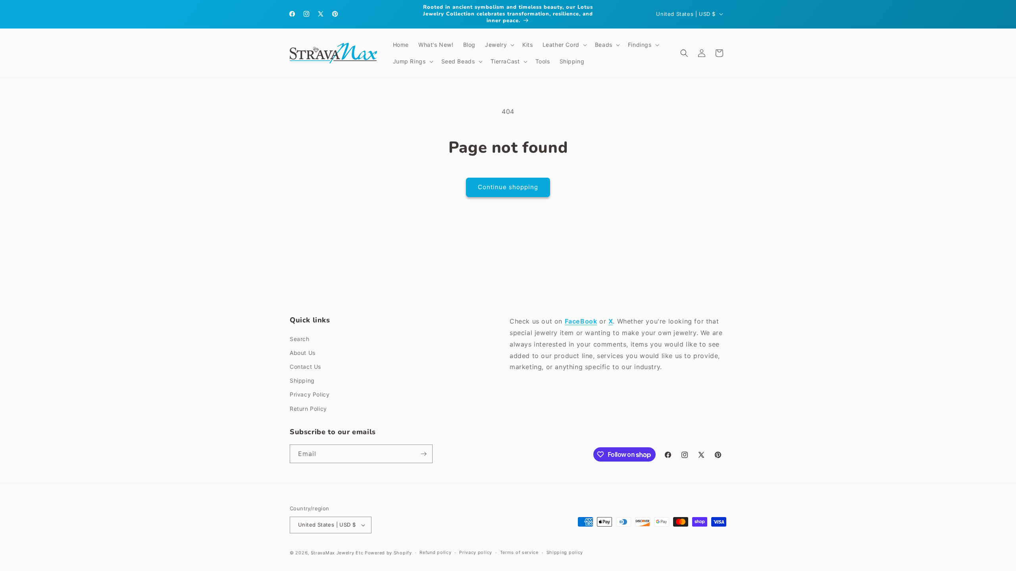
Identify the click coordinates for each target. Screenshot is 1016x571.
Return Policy (308, 408)
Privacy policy (475, 552)
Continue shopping (508, 187)
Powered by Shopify (388, 553)
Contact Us (305, 366)
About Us (303, 352)
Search (300, 338)
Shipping (302, 380)
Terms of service (519, 552)
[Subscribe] (423, 454)
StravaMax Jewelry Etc (337, 553)
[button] (499, 44)
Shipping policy (564, 552)
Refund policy (435, 552)
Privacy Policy (309, 394)
